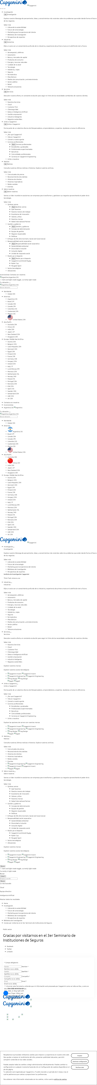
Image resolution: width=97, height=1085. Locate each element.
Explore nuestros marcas (12, 666)
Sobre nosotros (12, 191)
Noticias (10, 164)
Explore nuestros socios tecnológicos (16, 670)
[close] (2, 8)
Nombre (25, 966)
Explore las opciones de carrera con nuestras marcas (22, 722)
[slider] (5, 993)
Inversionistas (14, 1048)
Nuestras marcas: (9, 1011)
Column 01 (10, 1026)
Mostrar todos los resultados (10, 899)
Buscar (3, 866)
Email (24, 981)
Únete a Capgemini (16, 1035)
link (5, 14)
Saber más (7, 25)
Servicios (10, 92)
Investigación (11, 14)
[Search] (1, 8)
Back (13, 144)
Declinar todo (80, 1067)
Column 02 (10, 1045)
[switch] (1, 279)
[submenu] (11, 582)
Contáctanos (14, 1043)
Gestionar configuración (80, 1061)
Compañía (26, 976)
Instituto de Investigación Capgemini (16, 574)
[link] (18, 5)
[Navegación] (4, 8)
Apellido (25, 971)
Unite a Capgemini (13, 124)
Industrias (10, 42)
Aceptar (79, 1055)
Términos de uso (15, 1050)
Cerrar (3, 876)
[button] (13, 407)
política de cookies (60, 1079)
